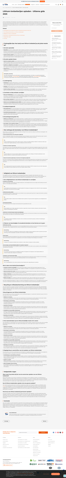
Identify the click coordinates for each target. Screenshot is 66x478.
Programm (33, 4)
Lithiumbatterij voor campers (22, 439)
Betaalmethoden (35, 449)
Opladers (4, 442)
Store (16, 4)
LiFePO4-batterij (5, 441)
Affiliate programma (51, 442)
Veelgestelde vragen (7, 36)
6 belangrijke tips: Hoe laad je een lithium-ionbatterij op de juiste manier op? (17, 30)
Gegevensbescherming (36, 450)
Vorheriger (6, 421)
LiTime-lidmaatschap (51, 441)
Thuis (3, 7)
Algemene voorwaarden (37, 452)
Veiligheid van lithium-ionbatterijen (10, 33)
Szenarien (37, 4)
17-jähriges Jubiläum (21, 4)
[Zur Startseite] (7, 4)
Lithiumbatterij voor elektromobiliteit (24, 447)
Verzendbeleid (35, 441)
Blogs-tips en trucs (8, 7)
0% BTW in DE (5, 439)
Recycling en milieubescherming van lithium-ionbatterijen (14, 35)
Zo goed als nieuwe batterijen (7, 447)
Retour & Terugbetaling (36, 442)
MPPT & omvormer (6, 444)
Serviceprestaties (35, 447)
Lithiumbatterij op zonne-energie (23, 444)
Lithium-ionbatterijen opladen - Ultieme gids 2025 (20, 7)
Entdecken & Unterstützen (45, 4)
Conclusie (5, 38)
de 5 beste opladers (16, 76)
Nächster (44, 421)
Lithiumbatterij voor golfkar (22, 442)
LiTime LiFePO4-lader (36, 76)
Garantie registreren (36, 444)
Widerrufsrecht (35, 455)
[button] (62, 4)
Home (13, 4)
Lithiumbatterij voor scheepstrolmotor (24, 441)
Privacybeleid (30, 473)
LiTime (4, 386)
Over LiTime (50, 439)
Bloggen (49, 444)
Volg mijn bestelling (36, 439)
